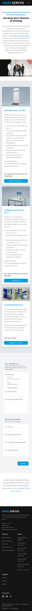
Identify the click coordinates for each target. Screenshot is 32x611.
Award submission (7, 541)
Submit (23, 463)
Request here (16, 281)
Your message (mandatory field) (14, 399)
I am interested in (9, 374)
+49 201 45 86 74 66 (7, 527)
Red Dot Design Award (21, 36)
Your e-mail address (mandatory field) (15, 442)
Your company (9, 427)
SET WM (9, 377)
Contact (4, 584)
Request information (16, 181)
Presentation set (6, 547)
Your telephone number (11, 450)
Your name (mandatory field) (13, 434)
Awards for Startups (23, 570)
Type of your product (10, 391)
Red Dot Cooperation (8, 550)
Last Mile (4, 544)
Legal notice (5, 608)
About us (4, 578)
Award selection (6, 537)
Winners (4, 581)
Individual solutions (12, 387)
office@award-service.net (9, 529)
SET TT (9, 382)
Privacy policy (14, 608)
